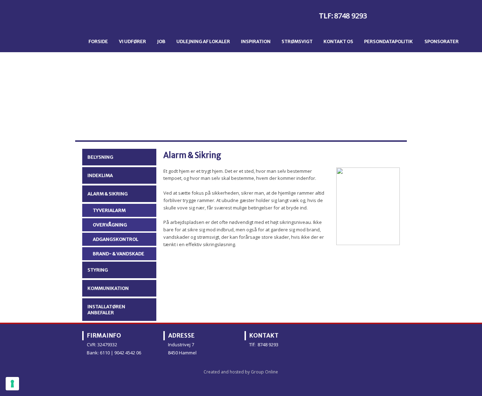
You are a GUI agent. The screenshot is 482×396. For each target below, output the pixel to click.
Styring (98, 270)
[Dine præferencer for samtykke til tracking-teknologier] (12, 383)
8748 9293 (350, 15)
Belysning (100, 157)
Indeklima (100, 175)
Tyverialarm (109, 210)
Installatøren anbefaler (106, 310)
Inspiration (256, 41)
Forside (98, 41)
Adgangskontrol (115, 239)
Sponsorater (441, 41)
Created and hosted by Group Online (241, 372)
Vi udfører (132, 41)
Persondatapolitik (388, 41)
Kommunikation (108, 288)
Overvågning (110, 225)
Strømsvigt (297, 41)
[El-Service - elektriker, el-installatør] (132, 18)
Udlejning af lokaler (203, 41)
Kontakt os (338, 41)
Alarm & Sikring (108, 194)
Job (161, 41)
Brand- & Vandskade (118, 254)
